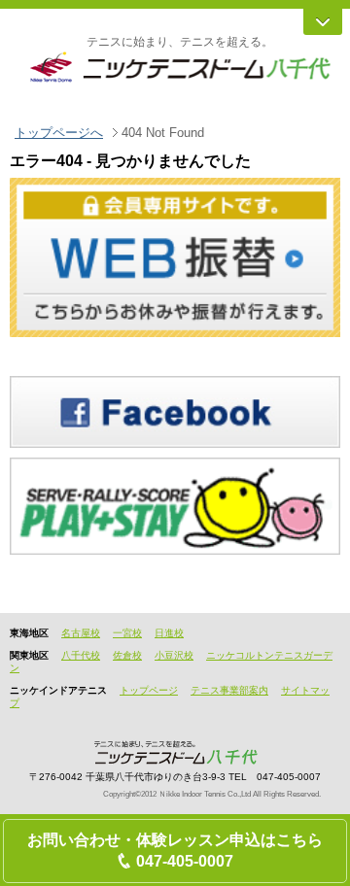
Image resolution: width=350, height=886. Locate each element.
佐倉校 (127, 655)
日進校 (169, 633)
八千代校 (80, 655)
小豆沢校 (174, 655)
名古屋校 (80, 633)
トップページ (149, 690)
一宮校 (127, 633)
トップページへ (59, 132)
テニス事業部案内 (229, 690)
